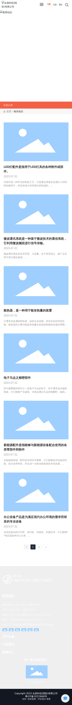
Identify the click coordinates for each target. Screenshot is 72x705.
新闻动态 (12, 55)
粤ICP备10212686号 (36, 696)
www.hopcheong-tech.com (26, 619)
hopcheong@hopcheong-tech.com (30, 614)
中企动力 (42, 699)
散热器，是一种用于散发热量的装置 (28, 310)
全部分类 (8, 105)
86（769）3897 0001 (27, 604)
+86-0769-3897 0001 (32, 580)
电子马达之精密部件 (17, 377)
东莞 (48, 699)
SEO (24, 699)
